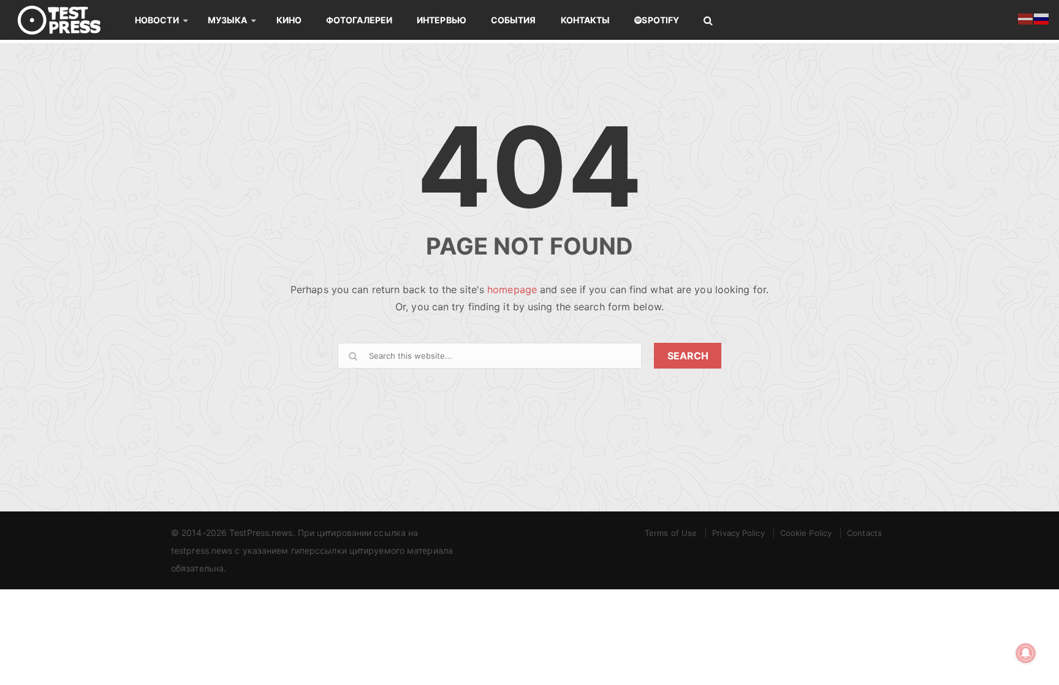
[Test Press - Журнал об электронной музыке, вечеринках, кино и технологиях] (67, 20)
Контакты (585, 20)
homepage (512, 289)
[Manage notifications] (1026, 653)
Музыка (228, 20)
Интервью (441, 20)
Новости (157, 20)
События (513, 20)
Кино (289, 20)
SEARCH (687, 356)
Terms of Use (671, 533)
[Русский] (1042, 17)
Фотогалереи (359, 20)
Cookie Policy (806, 533)
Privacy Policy (738, 533)
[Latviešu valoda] (1026, 17)
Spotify (660, 20)
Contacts (864, 533)
